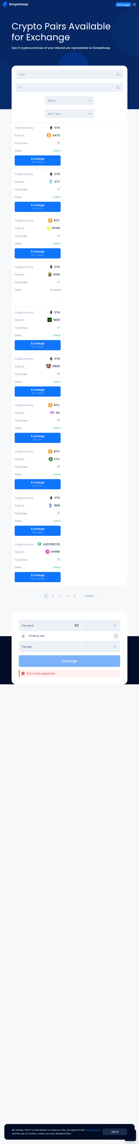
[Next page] (99, 596)
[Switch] (116, 636)
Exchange (38, 160)
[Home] (15, 4)
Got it (114, 1131)
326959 (89, 595)
